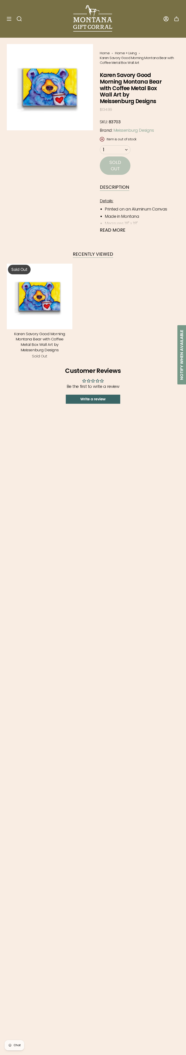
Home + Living (126, 53)
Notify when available (181, 355)
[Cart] (176, 19)
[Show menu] (9, 19)
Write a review (93, 399)
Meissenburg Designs (133, 130)
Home (105, 53)
